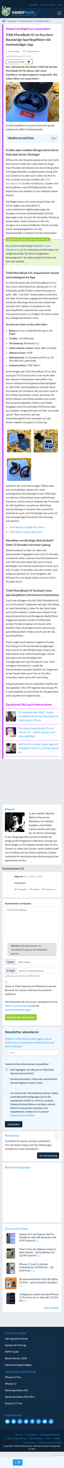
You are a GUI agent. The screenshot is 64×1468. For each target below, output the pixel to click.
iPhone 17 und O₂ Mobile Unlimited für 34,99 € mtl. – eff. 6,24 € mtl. (36, 1267)
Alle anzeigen (51, 1307)
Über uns (19, 1434)
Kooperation (29, 1442)
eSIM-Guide (12, 1351)
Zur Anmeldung (48, 1155)
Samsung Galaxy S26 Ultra (20, 1396)
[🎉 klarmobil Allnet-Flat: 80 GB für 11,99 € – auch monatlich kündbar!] (11, 1282)
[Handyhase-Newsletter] (7, 1421)
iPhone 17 (10, 1383)
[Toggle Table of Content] (52, 138)
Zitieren (36, 889)
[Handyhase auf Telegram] (13, 1421)
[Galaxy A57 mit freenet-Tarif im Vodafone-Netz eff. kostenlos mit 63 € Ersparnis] (11, 1237)
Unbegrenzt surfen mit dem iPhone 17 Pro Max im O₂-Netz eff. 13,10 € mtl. (38, 1297)
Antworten (50, 889)
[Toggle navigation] (59, 13)
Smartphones (26, 21)
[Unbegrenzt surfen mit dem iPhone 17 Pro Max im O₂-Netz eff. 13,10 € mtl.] (11, 1297)
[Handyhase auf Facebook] (32, 1421)
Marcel (9, 809)
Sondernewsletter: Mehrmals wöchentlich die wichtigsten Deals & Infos (33, 1080)
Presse (57, 1438)
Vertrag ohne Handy (16, 1338)
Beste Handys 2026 (16, 1358)
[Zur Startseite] (3, 21)
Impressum (31, 1434)
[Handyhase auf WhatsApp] (19, 1421)
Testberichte (42, 21)
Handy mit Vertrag (15, 1345)
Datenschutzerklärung (17, 1005)
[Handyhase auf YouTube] (44, 1421)
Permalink (22, 889)
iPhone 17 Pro (13, 1377)
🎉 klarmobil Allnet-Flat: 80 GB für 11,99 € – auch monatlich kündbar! (38, 1280)
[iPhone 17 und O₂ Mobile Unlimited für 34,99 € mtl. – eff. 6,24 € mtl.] (11, 1267)
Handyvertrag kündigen (18, 1364)
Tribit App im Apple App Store (26, 531)
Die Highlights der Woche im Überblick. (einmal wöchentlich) (32, 1071)
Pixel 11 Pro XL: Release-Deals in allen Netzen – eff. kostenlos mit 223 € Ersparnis (37, 1252)
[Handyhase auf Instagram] (38, 1421)
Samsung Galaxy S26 (16, 1390)
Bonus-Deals (48, 5)
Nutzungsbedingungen (18, 1009)
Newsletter (34, 5)
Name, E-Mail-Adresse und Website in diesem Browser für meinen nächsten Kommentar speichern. (30, 990)
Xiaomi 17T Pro (13, 1403)
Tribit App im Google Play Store (26, 527)
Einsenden (14, 1124)
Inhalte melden (36, 1438)
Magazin (12, 21)
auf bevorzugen (16, 61)
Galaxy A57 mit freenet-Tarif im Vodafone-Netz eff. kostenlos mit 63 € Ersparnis (37, 1237)
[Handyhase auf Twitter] (26, 1421)
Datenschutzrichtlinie (22, 1115)
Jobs (60, 5)
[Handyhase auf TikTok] (51, 1421)
